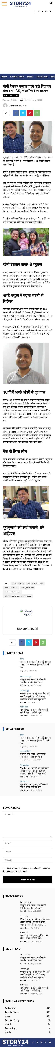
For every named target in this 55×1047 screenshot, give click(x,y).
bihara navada (18, 584)
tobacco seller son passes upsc (18, 596)
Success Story (11, 95)
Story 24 (23, 670)
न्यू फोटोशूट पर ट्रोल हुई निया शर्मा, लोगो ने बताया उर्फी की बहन (34, 711)
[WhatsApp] (46, 12)
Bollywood (24, 707)
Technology (24, 690)
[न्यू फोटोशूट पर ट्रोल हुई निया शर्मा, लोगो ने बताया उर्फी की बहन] (10, 711)
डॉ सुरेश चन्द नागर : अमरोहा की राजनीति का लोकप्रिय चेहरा (33, 681)
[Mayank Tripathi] (6, 105)
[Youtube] (50, 12)
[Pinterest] (30, 113)
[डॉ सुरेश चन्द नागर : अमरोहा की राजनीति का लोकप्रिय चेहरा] (10, 681)
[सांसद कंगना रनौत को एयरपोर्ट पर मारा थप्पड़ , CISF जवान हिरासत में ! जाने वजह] (10, 663)
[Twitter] (42, 12)
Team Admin (24, 702)
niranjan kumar (27, 588)
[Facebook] (35, 12)
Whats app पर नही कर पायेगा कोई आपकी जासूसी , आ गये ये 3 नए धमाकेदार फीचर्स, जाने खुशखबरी (35, 696)
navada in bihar (11, 588)
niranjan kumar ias (12, 592)
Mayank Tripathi (18, 105)
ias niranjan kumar (35, 584)
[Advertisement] (27, 42)
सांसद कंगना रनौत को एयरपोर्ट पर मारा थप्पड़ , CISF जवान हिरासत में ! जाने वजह (35, 664)
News (22, 659)
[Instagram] (38, 12)
